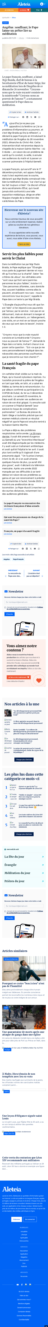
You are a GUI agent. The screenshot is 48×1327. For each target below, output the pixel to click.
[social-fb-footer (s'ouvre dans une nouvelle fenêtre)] (22, 1285)
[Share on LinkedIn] (27, 117)
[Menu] (8, 4)
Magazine (24, 1257)
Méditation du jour (17, 873)
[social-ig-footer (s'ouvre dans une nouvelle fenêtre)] (30, 1285)
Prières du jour (14, 881)
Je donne (23, 10)
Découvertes (24, 1241)
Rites (14, 18)
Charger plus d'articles (24, 759)
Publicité (24, 1266)
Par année (24, 1276)
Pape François (18, 559)
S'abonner (16, 1219)
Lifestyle (24, 1235)
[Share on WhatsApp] (39, 117)
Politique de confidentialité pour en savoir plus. (25, 608)
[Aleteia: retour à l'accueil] (24, 4)
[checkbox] (5, 607)
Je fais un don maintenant (17, 677)
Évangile (10, 865)
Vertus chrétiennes (11, 959)
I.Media (21, 38)
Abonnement (24, 1260)
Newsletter (24, 1251)
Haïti (6, 1008)
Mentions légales (24, 1304)
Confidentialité (24, 1320)
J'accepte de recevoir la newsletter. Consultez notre (25, 608)
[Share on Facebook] (23, 117)
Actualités (24, 1232)
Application (24, 1254)
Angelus (7, 559)
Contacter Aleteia (24, 1312)
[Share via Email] (35, 117)
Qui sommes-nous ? (24, 1300)
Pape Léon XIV (9, 1134)
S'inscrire (9, 614)
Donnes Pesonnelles (24, 1316)
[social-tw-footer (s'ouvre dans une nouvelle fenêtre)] (26, 1285)
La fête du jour (14, 856)
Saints (6, 1092)
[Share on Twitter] (31, 117)
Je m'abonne (9, 10)
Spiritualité (5, 18)
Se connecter (30, 1219)
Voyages (7, 1050)
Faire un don (24, 244)
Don (24, 1263)
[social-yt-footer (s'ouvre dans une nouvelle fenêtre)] (18, 1285)
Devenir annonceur (24, 1308)
